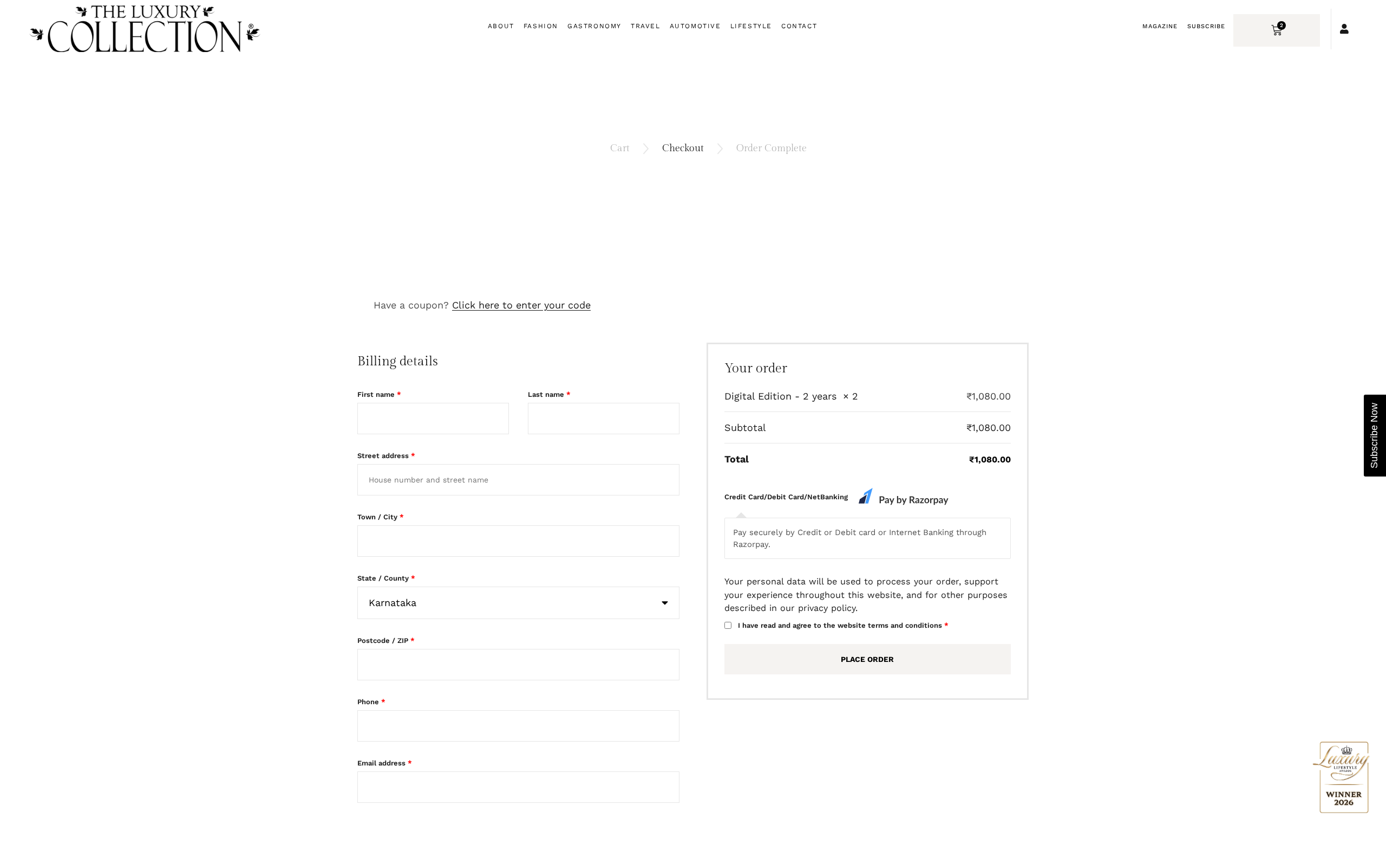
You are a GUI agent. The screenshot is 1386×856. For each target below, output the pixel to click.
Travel (646, 26)
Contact (799, 26)
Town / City (380, 517)
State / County (386, 578)
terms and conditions (905, 625)
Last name (549, 394)
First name (379, 394)
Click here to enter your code (521, 305)
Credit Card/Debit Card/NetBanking (787, 497)
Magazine (1160, 26)
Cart (620, 148)
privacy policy (826, 608)
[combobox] (518, 603)
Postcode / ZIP (386, 640)
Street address (386, 456)
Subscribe (1206, 26)
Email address (384, 763)
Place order (867, 659)
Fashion (541, 26)
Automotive (695, 26)
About (501, 26)
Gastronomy (594, 26)
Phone (371, 702)
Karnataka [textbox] (392, 602)
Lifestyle (751, 26)
